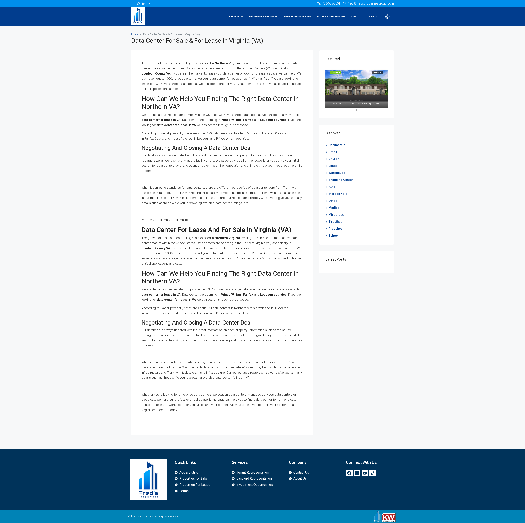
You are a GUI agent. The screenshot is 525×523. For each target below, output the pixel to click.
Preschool (336, 229)
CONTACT (357, 16)
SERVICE (234, 16)
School (334, 235)
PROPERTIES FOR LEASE (263, 16)
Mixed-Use (336, 215)
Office (333, 201)
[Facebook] (349, 473)
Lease (333, 166)
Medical (334, 208)
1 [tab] (359, 112)
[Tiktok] (372, 473)
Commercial (337, 145)
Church (334, 159)
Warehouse (337, 173)
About (373, 16)
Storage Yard (338, 194)
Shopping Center (341, 180)
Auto (332, 187)
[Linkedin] (357, 473)
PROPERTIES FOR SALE (297, 16)
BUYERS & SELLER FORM (331, 16)
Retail (333, 152)
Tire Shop (335, 222)
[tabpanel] (356, 87)
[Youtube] (365, 473)
